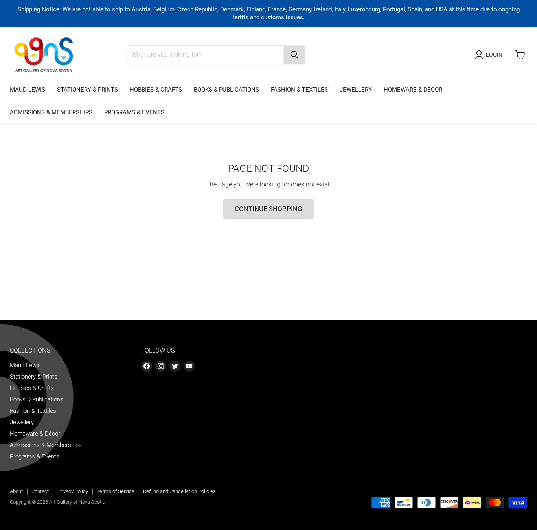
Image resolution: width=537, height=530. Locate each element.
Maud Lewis (27, 89)
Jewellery (356, 89)
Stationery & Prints (87, 89)
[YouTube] (189, 366)
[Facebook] (146, 366)
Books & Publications (226, 89)
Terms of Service (115, 491)
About (16, 491)
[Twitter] (174, 366)
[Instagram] (160, 366)
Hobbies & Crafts (156, 89)
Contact (40, 491)
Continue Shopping (268, 209)
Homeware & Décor (413, 89)
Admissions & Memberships (51, 112)
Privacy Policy (72, 491)
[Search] (294, 55)
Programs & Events (134, 112)
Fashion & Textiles (299, 89)
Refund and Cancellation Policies (179, 491)
